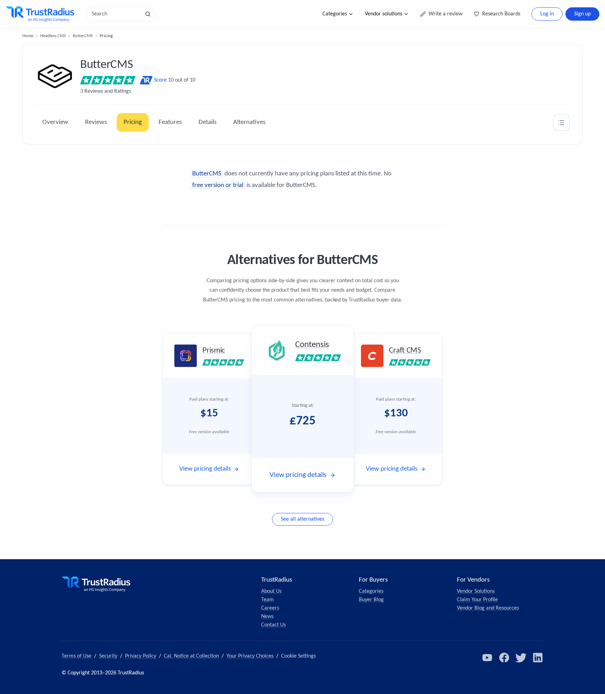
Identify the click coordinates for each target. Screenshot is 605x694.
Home (27, 36)
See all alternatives (302, 519)
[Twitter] (521, 657)
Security (108, 656)
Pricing (133, 122)
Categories (334, 14)
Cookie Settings (298, 656)
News (267, 616)
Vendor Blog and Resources (488, 608)
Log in (547, 14)
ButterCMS (83, 36)
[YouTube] (487, 657)
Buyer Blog (371, 600)
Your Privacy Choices (250, 656)
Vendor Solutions (476, 591)
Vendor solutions (383, 14)
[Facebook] (504, 657)
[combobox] (115, 14)
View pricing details (205, 469)
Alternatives (249, 122)
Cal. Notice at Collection (191, 656)
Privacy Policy (140, 656)
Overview (55, 122)
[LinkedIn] (537, 657)
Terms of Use (76, 656)
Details (207, 122)
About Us (271, 591)
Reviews (96, 122)
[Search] (147, 14)
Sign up (582, 14)
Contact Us (273, 625)
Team (267, 600)
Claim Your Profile (477, 600)
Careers (270, 608)
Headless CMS (53, 36)
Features (170, 122)
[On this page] (561, 122)
